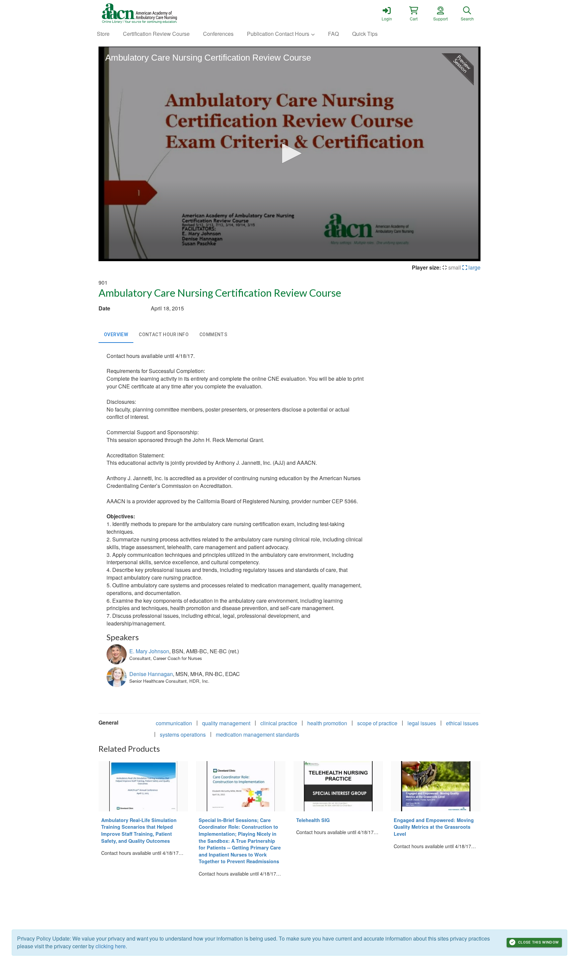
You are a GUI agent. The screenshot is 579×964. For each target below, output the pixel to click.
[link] (386, 13)
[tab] (116, 335)
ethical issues (462, 723)
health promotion (327, 723)
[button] (413, 13)
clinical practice (278, 723)
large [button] (473, 267)
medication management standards (257, 734)
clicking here (110, 946)
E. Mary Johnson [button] (149, 651)
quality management (226, 723)
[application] (289, 154)
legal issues (421, 723)
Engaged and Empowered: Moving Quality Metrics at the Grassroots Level (434, 827)
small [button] (454, 267)
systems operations (183, 734)
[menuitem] (103, 34)
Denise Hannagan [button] (151, 674)
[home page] (162, 13)
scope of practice (377, 723)
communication (174, 723)
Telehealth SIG (313, 820)
